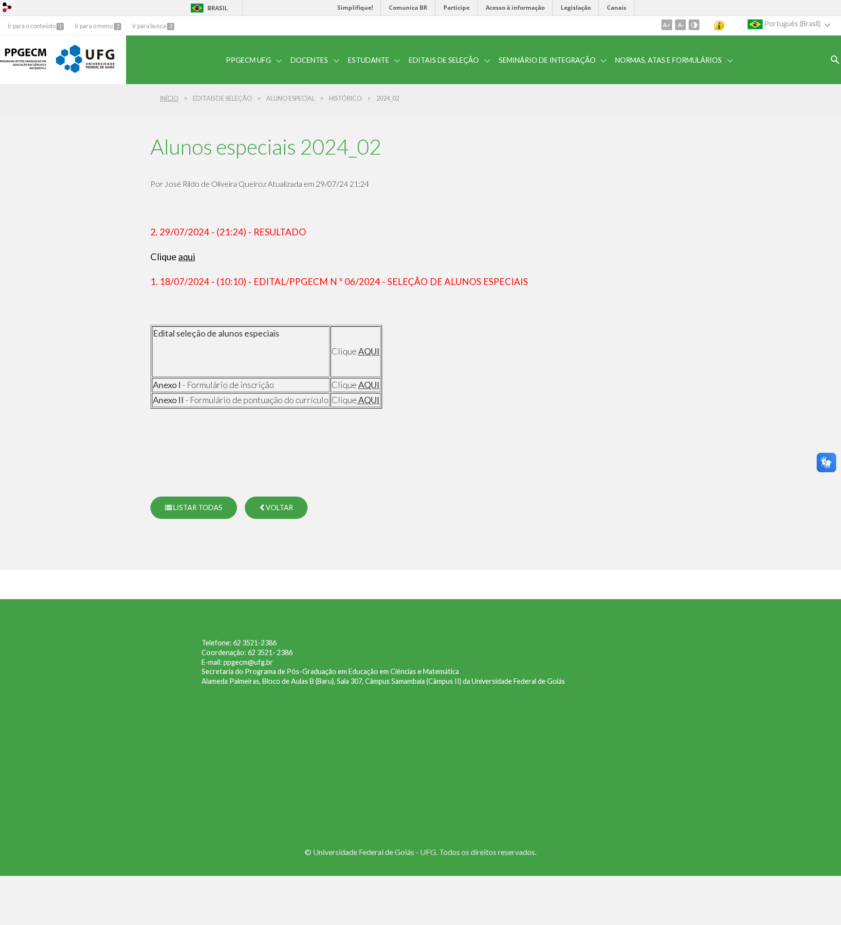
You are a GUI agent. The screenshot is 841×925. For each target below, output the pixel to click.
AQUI (369, 351)
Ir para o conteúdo (32, 26)
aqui (186, 256)
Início (169, 98)
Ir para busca (149, 26)
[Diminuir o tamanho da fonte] (680, 24)
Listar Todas (197, 507)
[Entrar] (7, 8)
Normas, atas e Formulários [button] (668, 60)
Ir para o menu (94, 26)
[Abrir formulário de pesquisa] (835, 60)
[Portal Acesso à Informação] (726, 25)
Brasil (217, 8)
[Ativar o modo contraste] (694, 24)
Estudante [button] (368, 60)
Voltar (278, 507)
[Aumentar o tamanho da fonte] (666, 24)
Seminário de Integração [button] (547, 60)
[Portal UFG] (85, 70)
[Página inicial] (23, 73)
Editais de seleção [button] (444, 60)
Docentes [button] (309, 60)
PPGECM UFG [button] (248, 60)
